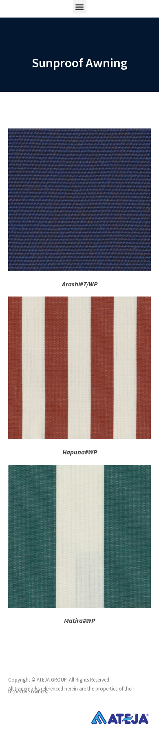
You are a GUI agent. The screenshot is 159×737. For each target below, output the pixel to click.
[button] (79, 6)
